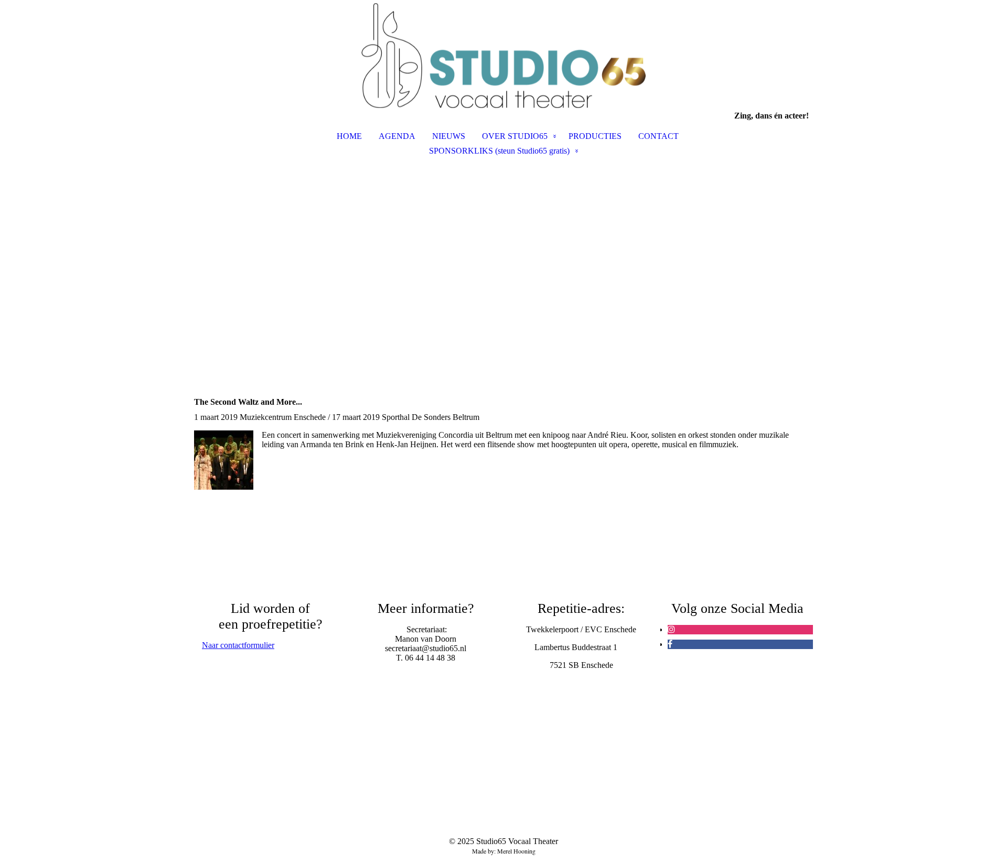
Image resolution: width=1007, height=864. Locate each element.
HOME (349, 136)
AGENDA (397, 136)
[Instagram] (671, 629)
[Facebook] (670, 644)
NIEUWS (448, 136)
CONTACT (658, 136)
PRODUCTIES (595, 136)
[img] (503, 55)
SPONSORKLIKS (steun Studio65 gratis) (499, 150)
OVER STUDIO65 (515, 136)
